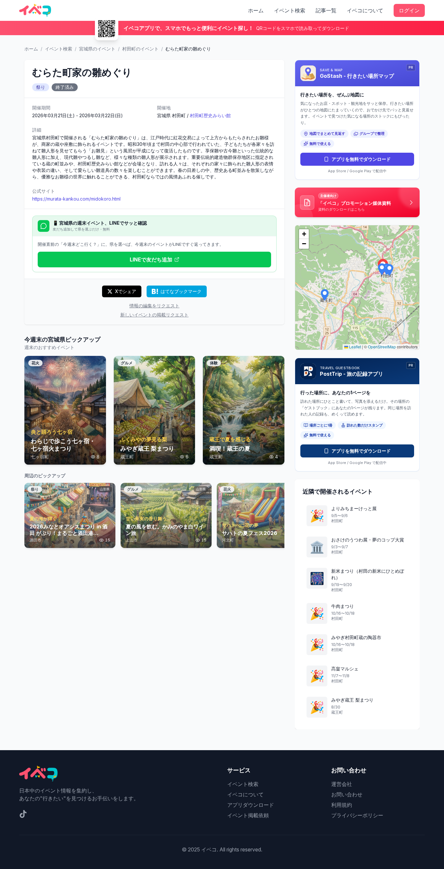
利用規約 (341, 805)
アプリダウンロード (250, 805)
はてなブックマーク (181, 291)
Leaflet (354, 346)
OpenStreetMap (382, 346)
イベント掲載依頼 (248, 815)
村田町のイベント (140, 48)
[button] (389, 270)
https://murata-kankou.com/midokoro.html (76, 199)
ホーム (256, 10)
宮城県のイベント (97, 48)
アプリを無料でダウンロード (361, 159)
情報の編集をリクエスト (154, 305)
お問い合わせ (346, 794)
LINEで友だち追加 (151, 259)
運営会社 (341, 784)
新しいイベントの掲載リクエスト (154, 314)
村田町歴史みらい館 (210, 115)
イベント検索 (289, 10)
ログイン (409, 10)
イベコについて (365, 10)
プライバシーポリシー (357, 815)
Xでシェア (125, 291)
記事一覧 (326, 10)
